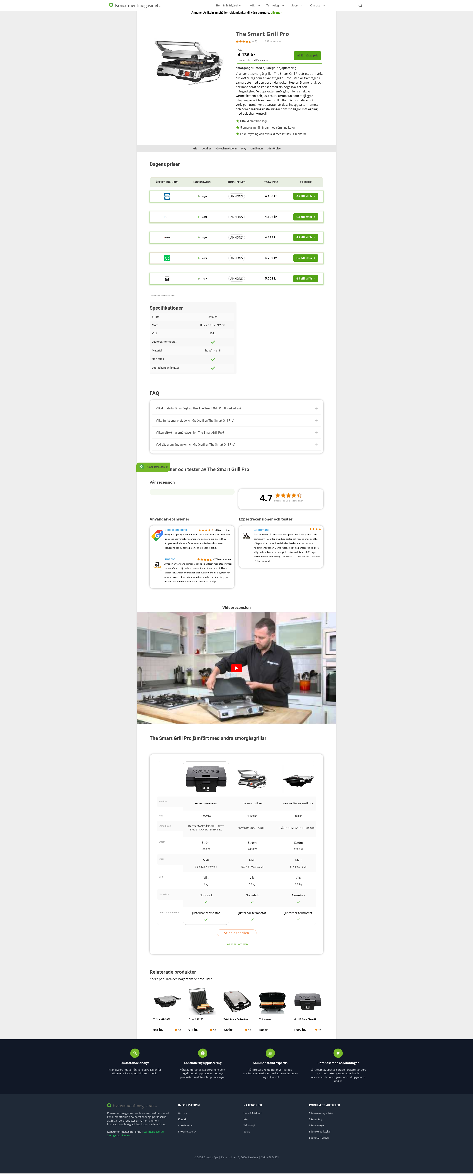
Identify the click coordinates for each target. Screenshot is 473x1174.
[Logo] (135, 5)
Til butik (306, 182)
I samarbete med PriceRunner (163, 295)
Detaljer (206, 148)
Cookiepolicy (185, 1125)
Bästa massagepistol (321, 1113)
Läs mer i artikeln (236, 944)
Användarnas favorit (252, 827)
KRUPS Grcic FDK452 (206, 803)
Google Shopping (175, 530)
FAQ (243, 148)
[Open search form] (360, 5)
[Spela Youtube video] (236, 668)
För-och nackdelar (226, 148)
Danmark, (149, 1131)
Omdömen (257, 148)
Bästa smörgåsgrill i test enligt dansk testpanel (206, 828)
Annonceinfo (236, 182)
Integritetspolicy (187, 1131)
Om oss (315, 5)
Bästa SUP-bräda (319, 1137)
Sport (294, 5)
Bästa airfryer (317, 1125)
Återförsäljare (167, 182)
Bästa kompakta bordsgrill (298, 827)
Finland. (127, 1135)
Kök (252, 5)
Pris (195, 148)
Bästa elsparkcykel (319, 1131)
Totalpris (271, 182)
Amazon (169, 559)
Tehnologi (273, 5)
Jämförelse (274, 148)
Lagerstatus (202, 182)
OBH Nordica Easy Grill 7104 (298, 803)
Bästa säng (315, 1119)
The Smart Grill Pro (252, 803)
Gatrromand (261, 530)
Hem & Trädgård (227, 5)
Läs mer (276, 12)
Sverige (111, 1135)
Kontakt (182, 1119)
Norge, (160, 1131)
